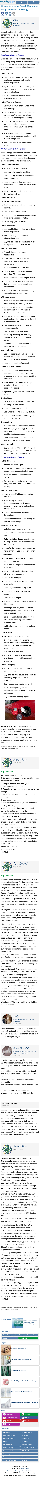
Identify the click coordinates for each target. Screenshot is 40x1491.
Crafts (5, 1441)
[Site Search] (33, 2)
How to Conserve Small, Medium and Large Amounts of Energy (30, 1322)
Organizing (6, 1454)
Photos (24, 1457)
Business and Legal (9, 1435)
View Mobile (25, 1468)
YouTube (26, 1420)
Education (24, 1441)
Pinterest (8, 1420)
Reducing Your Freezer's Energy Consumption (24, 1402)
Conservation (31, 1335)
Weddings (24, 1460)
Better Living (7, 1335)
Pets (4, 1457)
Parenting (24, 1454)
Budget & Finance (27, 1432)
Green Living (19, 1335)
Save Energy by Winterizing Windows (22, 1391)
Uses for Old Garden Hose (18, 1370)
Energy (5, 1338)
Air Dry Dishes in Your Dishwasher (21, 1359)
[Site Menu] (21, 2)
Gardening (26, 1414)
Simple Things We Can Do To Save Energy (23, 1381)
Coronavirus (25, 1438)
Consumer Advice (8, 1438)
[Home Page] (7, 1)
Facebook (27, 1417)
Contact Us (29, 1471)
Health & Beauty (8, 1447)
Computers (25, 1435)
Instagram (9, 1424)
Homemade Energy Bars (18, 1348)
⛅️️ (34, 1473)
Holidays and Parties (28, 1447)
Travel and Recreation (9, 1460)
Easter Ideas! (9, 1414)
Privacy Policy (19, 1471)
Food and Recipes (27, 1444)
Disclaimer (10, 1471)
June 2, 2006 (23, 1338)
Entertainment (7, 1444)
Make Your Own (26, 1451)
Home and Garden (8, 1451)
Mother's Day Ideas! (11, 1418)
